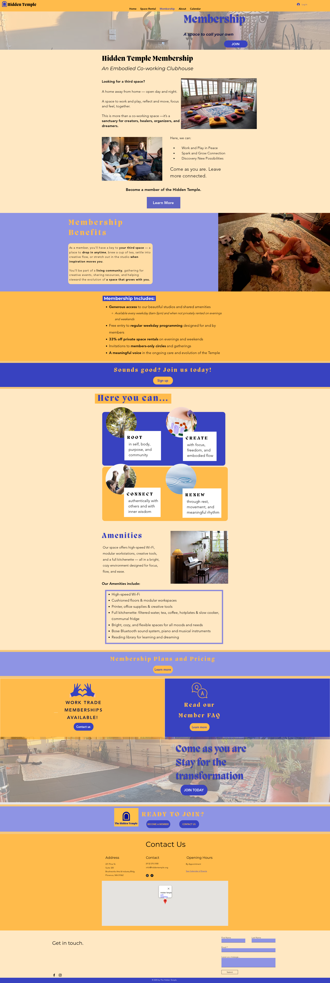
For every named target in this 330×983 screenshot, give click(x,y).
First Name (226, 938)
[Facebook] (152, 875)
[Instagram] (147, 875)
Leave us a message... (230, 957)
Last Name (256, 938)
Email (223, 947)
